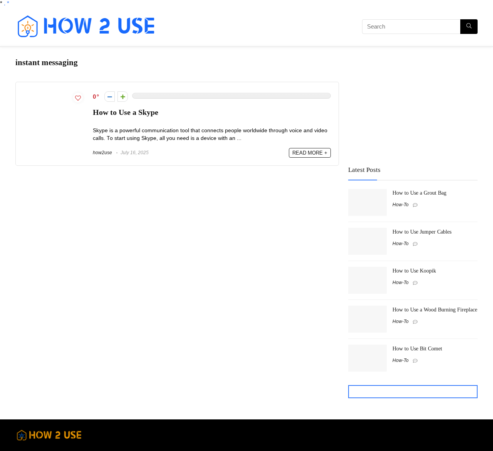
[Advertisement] (252, 27)
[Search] (469, 26)
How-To (400, 204)
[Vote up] (122, 96)
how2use (102, 152)
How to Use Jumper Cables (421, 232)
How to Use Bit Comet (417, 348)
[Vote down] (109, 96)
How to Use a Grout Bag (419, 193)
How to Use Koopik (414, 271)
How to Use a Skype (125, 112)
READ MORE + (309, 153)
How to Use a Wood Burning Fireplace (434, 309)
